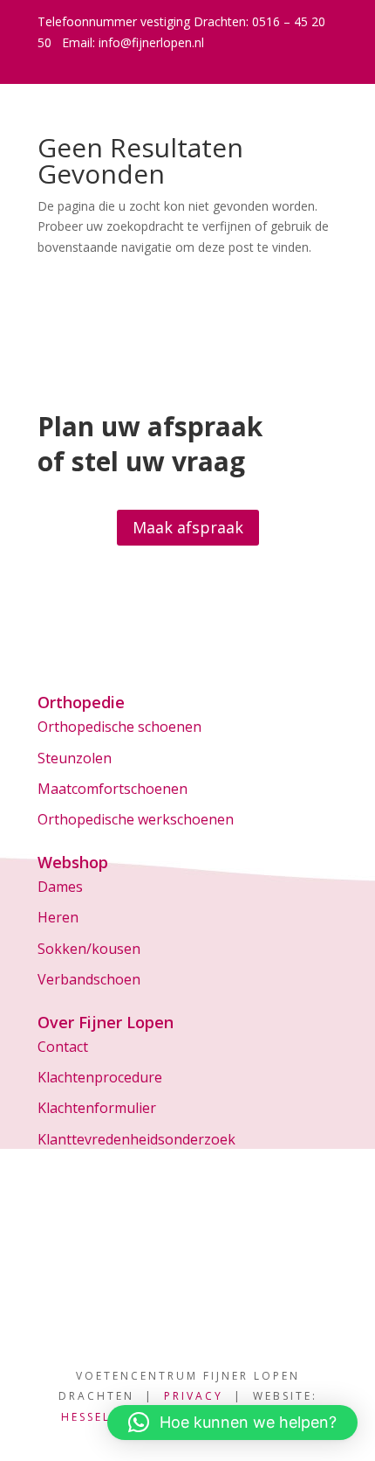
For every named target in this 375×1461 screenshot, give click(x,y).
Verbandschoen (89, 979)
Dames (60, 886)
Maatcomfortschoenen (113, 788)
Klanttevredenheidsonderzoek (136, 1139)
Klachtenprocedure (100, 1077)
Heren (58, 917)
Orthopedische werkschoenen (136, 819)
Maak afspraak (188, 527)
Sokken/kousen (89, 948)
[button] (232, 1422)
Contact (63, 1046)
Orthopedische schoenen (119, 726)
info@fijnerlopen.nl (151, 42)
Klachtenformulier (97, 1107)
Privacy (193, 1395)
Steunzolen (75, 758)
